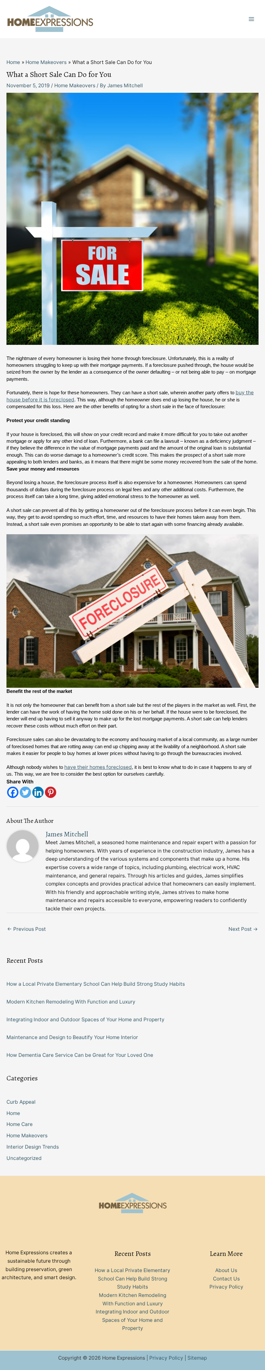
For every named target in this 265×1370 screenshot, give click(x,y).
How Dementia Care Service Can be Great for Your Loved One (79, 1055)
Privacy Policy (226, 1287)
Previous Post (26, 929)
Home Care (19, 1124)
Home (13, 1113)
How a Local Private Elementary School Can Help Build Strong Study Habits (95, 984)
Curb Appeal (21, 1102)
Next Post (243, 929)
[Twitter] (25, 792)
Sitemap (197, 1358)
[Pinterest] (50, 792)
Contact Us (226, 1279)
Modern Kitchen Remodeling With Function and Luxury (70, 1002)
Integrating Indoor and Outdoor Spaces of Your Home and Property (85, 1019)
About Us (226, 1270)
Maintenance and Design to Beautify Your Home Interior (72, 1037)
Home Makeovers (74, 85)
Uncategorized (24, 1158)
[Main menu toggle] (252, 19)
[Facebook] (12, 792)
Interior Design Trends (32, 1147)
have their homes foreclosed (98, 767)
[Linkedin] (38, 792)
